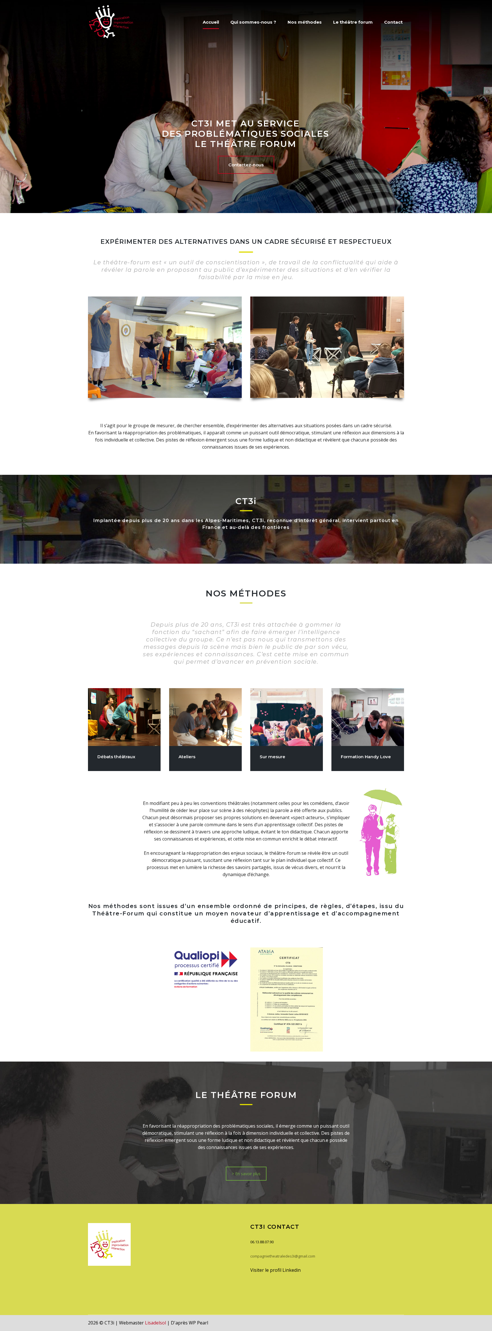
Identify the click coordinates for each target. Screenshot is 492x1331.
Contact (393, 22)
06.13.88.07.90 (262, 1241)
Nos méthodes (305, 22)
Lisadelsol (155, 1323)
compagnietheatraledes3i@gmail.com (282, 1256)
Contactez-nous (246, 164)
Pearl (202, 1323)
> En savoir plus (246, 1173)
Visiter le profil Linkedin (275, 1270)
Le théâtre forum (353, 22)
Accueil (211, 22)
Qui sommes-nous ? (253, 22)
